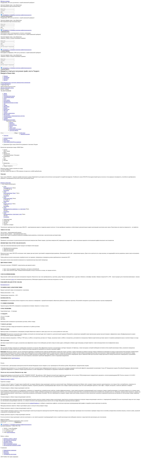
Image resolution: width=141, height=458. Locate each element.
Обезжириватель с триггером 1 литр (13, 214)
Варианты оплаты (25, 134)
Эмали (5, 93)
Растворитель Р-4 (8, 187)
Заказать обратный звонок (7, 87)
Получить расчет (5, 69)
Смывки (6, 118)
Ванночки (11, 123)
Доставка (23, 132)
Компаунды (6, 109)
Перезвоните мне (5, 31)
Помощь (6, 76)
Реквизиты (6, 453)
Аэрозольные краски (9, 97)
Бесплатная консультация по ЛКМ (12, 445)
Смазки (5, 112)
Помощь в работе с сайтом (10, 438)
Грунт (5, 98)
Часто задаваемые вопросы (10, 444)
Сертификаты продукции (10, 454)
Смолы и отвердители (9, 113)
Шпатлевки (6, 106)
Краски (5, 94)
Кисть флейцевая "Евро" (10, 193)
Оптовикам (6, 77)
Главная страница (8, 138)
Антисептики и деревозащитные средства (14, 115)
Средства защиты (13, 130)
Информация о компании (10, 450)
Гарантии (6, 135)
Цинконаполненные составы (11, 102)
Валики (11, 122)
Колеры (5, 108)
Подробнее (6, 190)
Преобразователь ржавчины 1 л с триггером (15, 209)
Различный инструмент (15, 129)
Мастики (6, 110)
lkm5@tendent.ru (16, 358)
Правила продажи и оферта (7, 379)
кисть (12, 279)
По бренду (8, 90)
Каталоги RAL (13, 125)
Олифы (5, 105)
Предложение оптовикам (10, 440)
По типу (3, 90)
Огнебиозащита (7, 117)
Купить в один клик (6, 182)
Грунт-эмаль (7, 100)
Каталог (6, 139)
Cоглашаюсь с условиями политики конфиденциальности (16, 15)
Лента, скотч (12, 127)
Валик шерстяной (8, 198)
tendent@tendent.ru (34, 403)
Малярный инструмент (9, 119)
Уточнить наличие (5, 51)
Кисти (11, 126)
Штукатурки (7, 114)
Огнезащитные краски (9, 96)
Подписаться (18, 422)
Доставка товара (8, 441)
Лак (4, 104)
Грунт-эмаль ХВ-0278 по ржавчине (12, 142)
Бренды (5, 80)
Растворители (7, 101)
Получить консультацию (6, 16)
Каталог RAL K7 (8, 203)
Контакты (6, 78)
